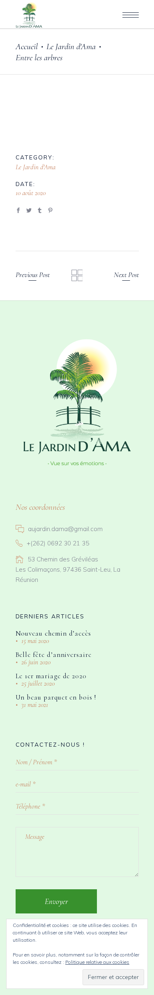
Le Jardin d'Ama (71, 46)
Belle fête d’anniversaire (54, 654)
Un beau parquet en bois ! (56, 697)
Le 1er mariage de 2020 (51, 676)
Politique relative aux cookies (97, 962)
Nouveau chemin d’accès (54, 633)
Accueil (27, 46)
